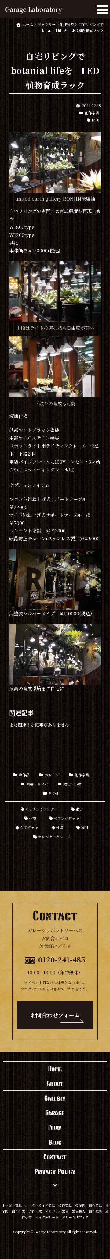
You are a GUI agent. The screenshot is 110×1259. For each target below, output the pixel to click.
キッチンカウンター (41, 809)
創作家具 (92, 112)
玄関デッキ (29, 827)
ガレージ (52, 774)
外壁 (59, 827)
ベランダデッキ (66, 818)
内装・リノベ (37, 784)
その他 (54, 793)
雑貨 (79, 809)
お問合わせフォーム (55, 1015)
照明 (95, 120)
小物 (32, 818)
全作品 (24, 774)
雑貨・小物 (72, 784)
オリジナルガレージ (54, 836)
